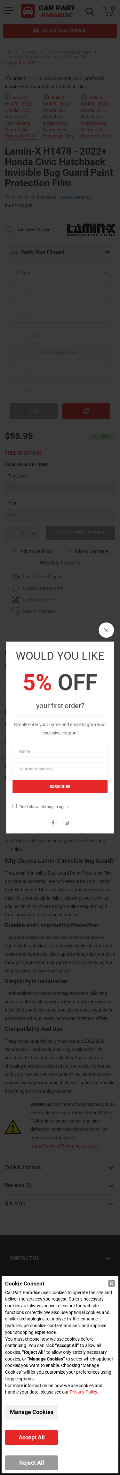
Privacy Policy (83, 1391)
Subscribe (60, 786)
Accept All (32, 1437)
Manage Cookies (31, 1412)
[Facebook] (53, 822)
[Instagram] (67, 822)
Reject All (31, 1462)
